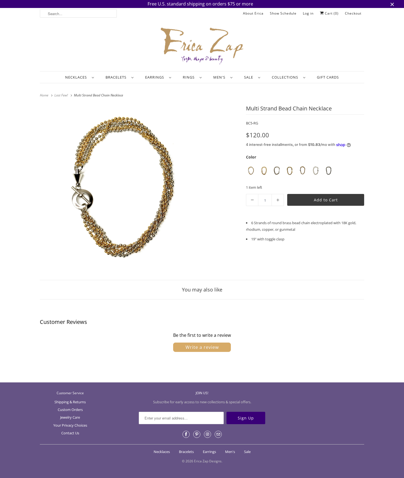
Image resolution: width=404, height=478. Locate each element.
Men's (220, 77)
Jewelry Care (70, 417)
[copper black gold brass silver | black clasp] (303, 171)
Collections (286, 77)
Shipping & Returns (70, 401)
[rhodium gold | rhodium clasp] (251, 171)
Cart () (331, 13)
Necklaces (77, 77)
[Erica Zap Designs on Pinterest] (196, 434)
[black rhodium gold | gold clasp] (277, 171)
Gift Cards (328, 77)
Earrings (155, 77)
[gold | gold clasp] (264, 171)
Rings (190, 77)
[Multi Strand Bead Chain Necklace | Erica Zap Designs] (125, 189)
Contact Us (70, 432)
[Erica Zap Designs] (202, 46)
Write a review (202, 347)
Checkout (353, 13)
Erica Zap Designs (208, 461)
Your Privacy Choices (70, 425)
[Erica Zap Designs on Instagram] (207, 434)
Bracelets (117, 77)
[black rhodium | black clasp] (328, 171)
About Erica (253, 13)
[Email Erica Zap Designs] (218, 434)
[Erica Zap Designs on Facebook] (186, 434)
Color (251, 157)
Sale (249, 77)
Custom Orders (70, 409)
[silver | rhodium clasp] (316, 171)
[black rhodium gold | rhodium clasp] (290, 171)
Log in (308, 13)
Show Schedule (283, 13)
